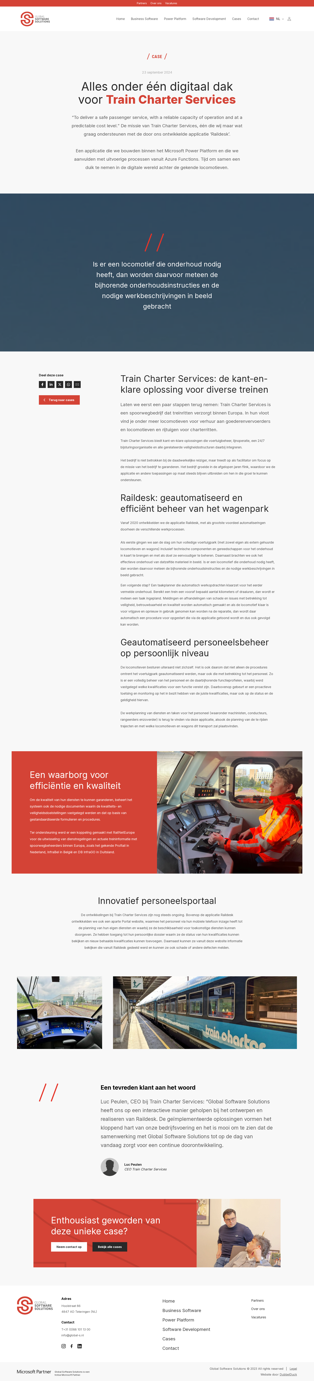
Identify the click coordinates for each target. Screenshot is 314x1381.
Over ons (156, 3)
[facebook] (42, 384)
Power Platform (178, 1320)
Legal (293, 1368)
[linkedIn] (51, 384)
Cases (168, 1338)
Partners (142, 3)
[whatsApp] (68, 384)
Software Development (186, 1329)
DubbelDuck (288, 1374)
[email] (77, 384)
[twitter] (59, 384)
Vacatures (171, 3)
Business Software (181, 1310)
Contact (170, 1348)
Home (168, 1301)
